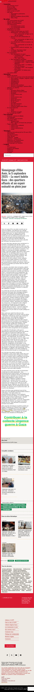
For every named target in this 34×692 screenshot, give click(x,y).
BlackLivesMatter (6, 571)
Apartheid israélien (7, 570)
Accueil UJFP (5, 160)
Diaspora (27, 574)
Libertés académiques (15, 579)
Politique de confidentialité (12, 634)
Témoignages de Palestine (20, 218)
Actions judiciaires (7, 569)
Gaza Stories (5, 577)
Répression (24, 586)
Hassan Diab (5, 578)
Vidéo (22, 590)
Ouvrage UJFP (6, 583)
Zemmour (28, 590)
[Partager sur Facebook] (8, 223)
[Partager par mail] (17, 223)
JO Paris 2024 (14, 578)
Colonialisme (5, 573)
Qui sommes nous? (10, 629)
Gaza (16, 217)
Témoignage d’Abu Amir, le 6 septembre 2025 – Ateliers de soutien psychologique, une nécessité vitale (27, 600)
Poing (11, 410)
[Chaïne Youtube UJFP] (16, 655)
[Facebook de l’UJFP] (7, 655)
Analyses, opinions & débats (8, 217)
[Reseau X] (12, 655)
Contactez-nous (9, 632)
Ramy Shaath (9, 586)
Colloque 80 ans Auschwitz (20, 571)
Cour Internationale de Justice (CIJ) (19, 573)
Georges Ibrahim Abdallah (17, 577)
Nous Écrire (4, 682)
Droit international (6, 576)
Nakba (10, 582)
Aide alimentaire (17, 569)
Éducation (4, 592)
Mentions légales (9, 636)
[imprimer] (21, 223)
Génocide (11, 218)
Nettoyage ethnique (19, 582)
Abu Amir (4, 216)
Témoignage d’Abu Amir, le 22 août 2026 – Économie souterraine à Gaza (24, 468)
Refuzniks (17, 586)
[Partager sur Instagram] (13, 223)
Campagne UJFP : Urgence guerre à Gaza (18, 160)
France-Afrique (17, 576)
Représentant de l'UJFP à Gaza (9, 442)
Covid (22, 574)
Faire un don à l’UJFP (11, 622)
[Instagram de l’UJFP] (21, 655)
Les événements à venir (11, 627)
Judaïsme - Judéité (24, 578)
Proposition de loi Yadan (15, 585)
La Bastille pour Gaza (6, 597)
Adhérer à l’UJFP (9, 620)
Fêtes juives (25, 576)
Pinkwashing (15, 583)
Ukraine (29, 589)
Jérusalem (5, 579)
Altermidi (7, 411)
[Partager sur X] (4, 223)
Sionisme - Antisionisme (13, 588)
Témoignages (22, 217)
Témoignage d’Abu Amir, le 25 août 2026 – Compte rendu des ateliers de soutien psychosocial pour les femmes (9, 468)
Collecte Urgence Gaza (11, 625)
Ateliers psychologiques (19, 570)
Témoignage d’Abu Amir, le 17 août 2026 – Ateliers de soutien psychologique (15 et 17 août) (9, 491)
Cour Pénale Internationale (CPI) (10, 574)
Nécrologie (28, 582)
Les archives (10, 646)
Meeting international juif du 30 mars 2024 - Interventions (14, 580)
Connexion (8, 639)
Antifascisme (26, 569)
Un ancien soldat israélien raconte (11, 590)
